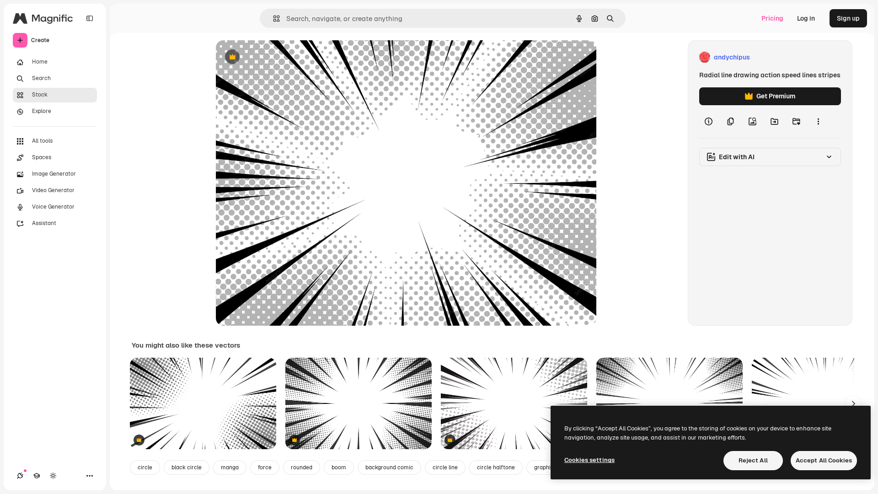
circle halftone (496, 467)
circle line (445, 467)
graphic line (549, 467)
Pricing (772, 18)
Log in (806, 18)
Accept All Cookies (824, 460)
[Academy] (36, 475)
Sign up (848, 18)
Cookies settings (589, 460)
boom (339, 467)
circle (145, 467)
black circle (186, 467)
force (265, 467)
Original (274, 57)
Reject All (753, 460)
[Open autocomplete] (272, 18)
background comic (389, 467)
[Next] (853, 403)
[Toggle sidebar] (89, 18)
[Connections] (20, 475)
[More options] (818, 122)
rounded (301, 467)
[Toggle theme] (53, 475)
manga (230, 467)
